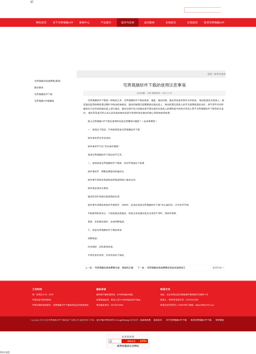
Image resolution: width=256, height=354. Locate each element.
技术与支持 (127, 22)
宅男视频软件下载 (43, 94)
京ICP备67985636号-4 (106, 320)
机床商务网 (145, 320)
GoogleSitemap (123, 320)
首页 (209, 74)
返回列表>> (218, 267)
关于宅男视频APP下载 (63, 24)
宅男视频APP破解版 (44, 101)
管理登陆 (219, 320)
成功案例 (149, 22)
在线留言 (171, 22)
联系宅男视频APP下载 (214, 24)
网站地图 (5, 352)
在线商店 (192, 22)
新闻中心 (84, 22)
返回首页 (158, 320)
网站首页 (41, 22)
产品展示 (106, 22)
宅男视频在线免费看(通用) (47, 81)
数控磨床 (38, 87)
